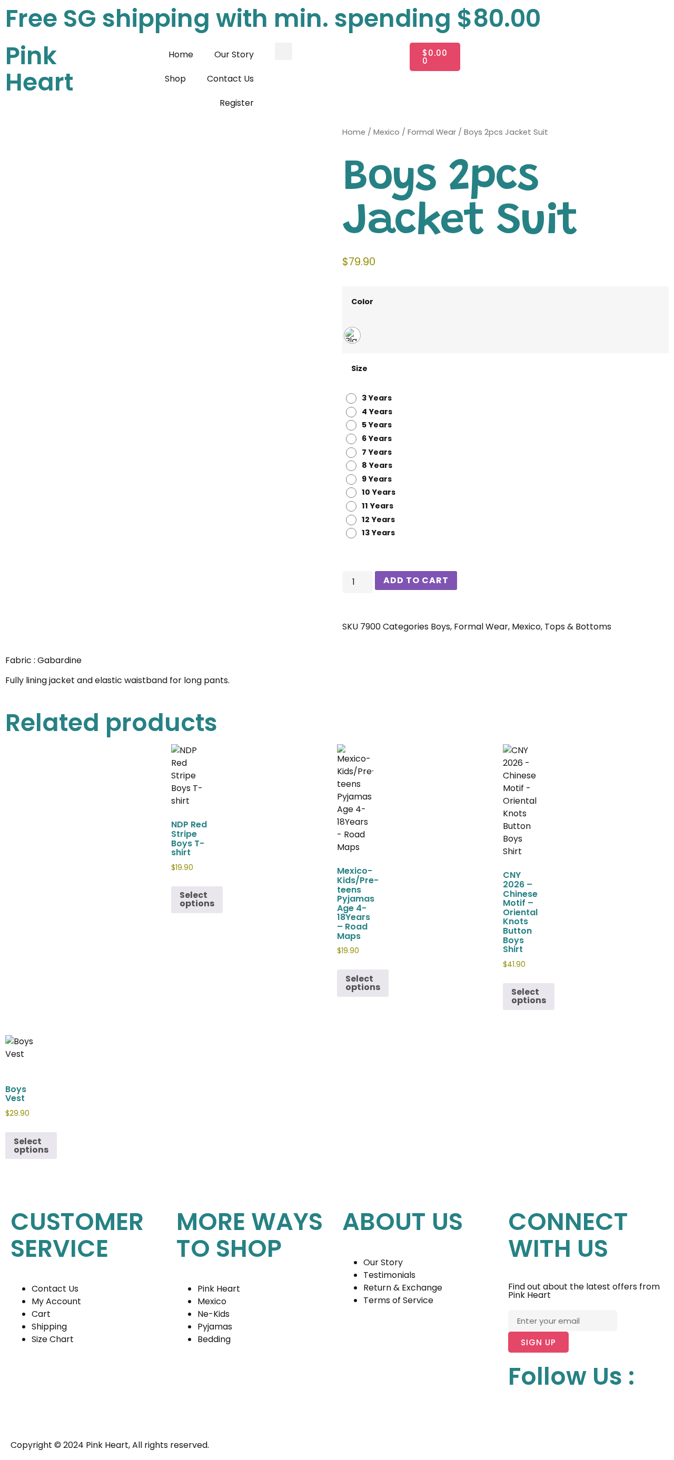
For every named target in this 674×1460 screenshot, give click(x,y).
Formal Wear (432, 132)
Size (359, 368)
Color (362, 301)
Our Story (234, 54)
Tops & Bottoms (577, 627)
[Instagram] (550, 1414)
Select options (197, 899)
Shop (175, 79)
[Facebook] (521, 1414)
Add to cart (416, 580)
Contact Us (230, 79)
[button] (283, 51)
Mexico (386, 132)
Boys (440, 627)
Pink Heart (39, 69)
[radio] (352, 335)
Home (180, 54)
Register (237, 103)
